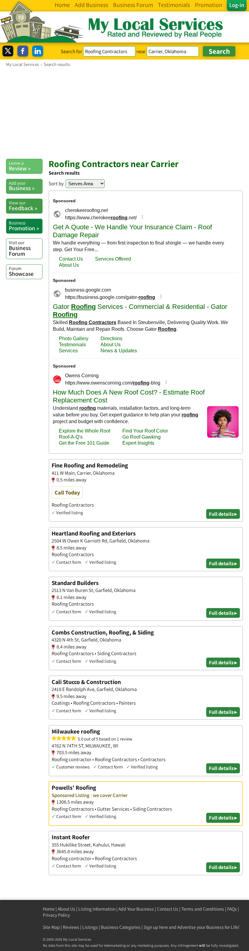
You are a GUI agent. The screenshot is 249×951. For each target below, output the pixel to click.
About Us (66, 909)
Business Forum (20, 248)
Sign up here (156, 927)
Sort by (56, 183)
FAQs (232, 909)
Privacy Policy (56, 915)
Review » (19, 166)
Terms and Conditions (202, 909)
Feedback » (23, 206)
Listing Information (96, 909)
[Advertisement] (124, 112)
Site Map (51, 927)
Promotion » (24, 226)
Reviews (71, 927)
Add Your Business (136, 909)
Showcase (21, 271)
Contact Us (167, 909)
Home (49, 909)
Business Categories (121, 927)
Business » (21, 186)
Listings (90, 927)
